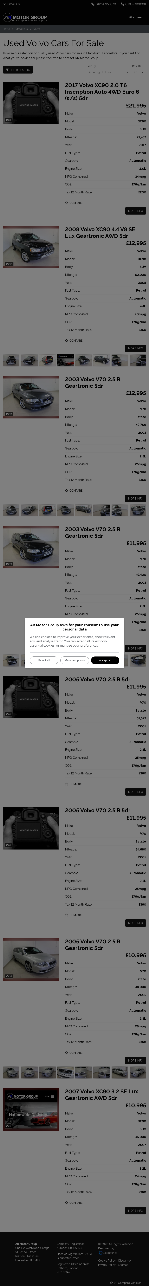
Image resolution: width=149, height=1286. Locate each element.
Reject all (44, 660)
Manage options (74, 660)
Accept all (105, 660)
